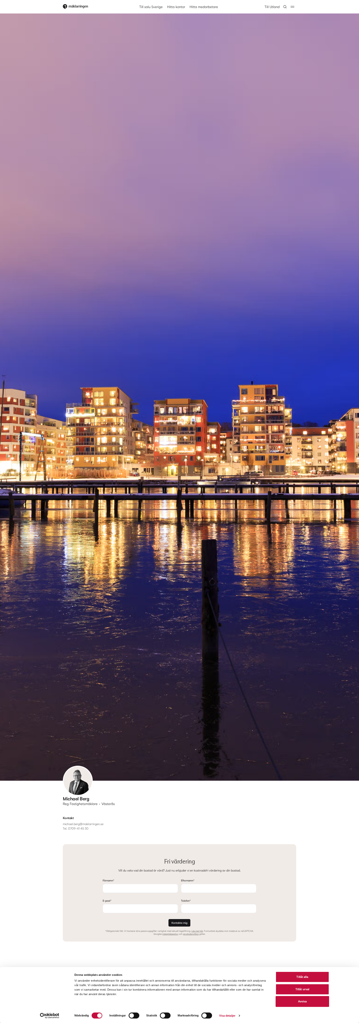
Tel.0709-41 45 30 (75, 828)
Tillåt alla (302, 976)
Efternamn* (187, 880)
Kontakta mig (179, 922)
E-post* (107, 900)
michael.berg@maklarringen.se (83, 824)
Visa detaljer (227, 1015)
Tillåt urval (302, 989)
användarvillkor (191, 934)
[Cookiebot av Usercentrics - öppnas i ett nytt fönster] (49, 1016)
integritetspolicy (170, 934)
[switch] (134, 1016)
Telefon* (186, 900)
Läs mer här (197, 931)
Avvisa (302, 1001)
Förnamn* (108, 880)
